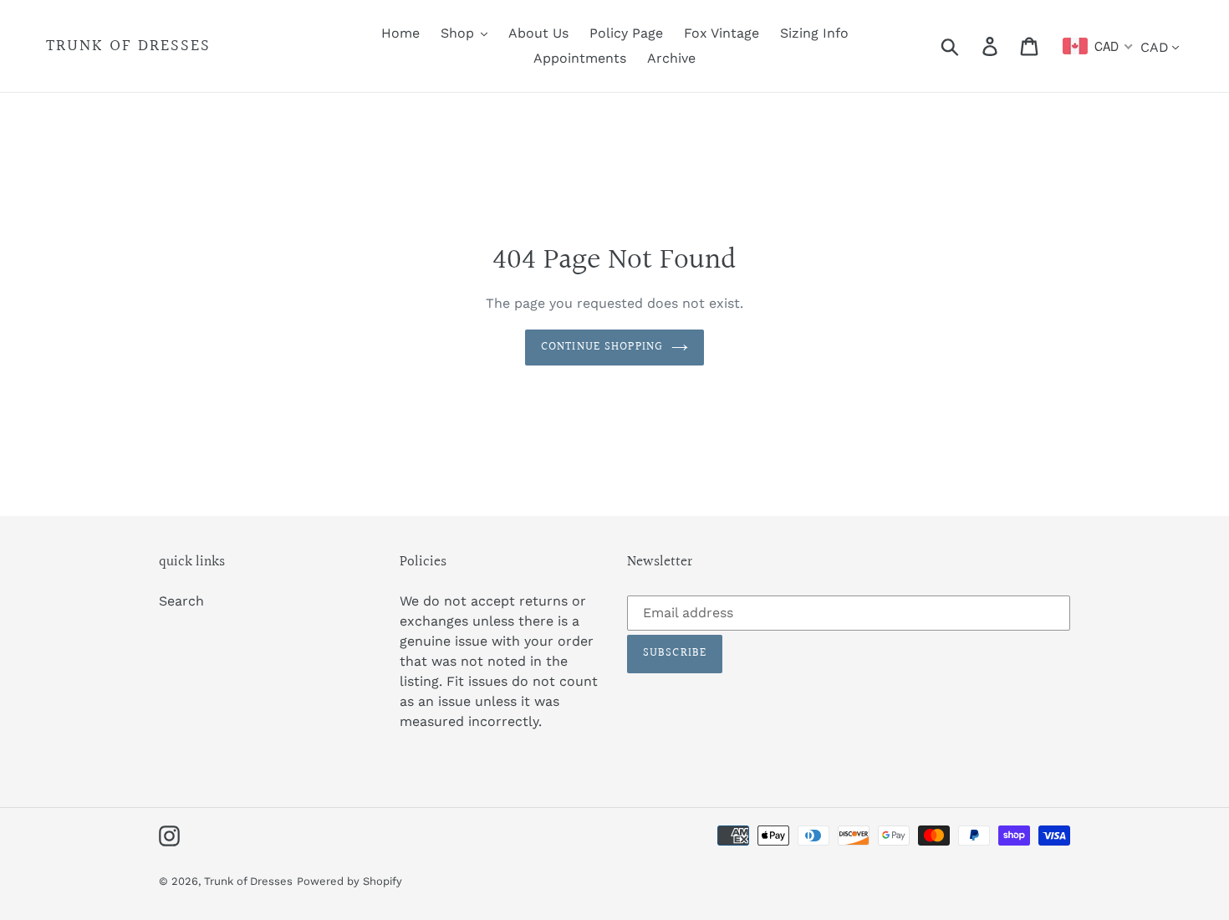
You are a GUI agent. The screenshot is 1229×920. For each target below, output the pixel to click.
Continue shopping (602, 347)
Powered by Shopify (349, 881)
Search (181, 601)
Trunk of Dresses (128, 46)
